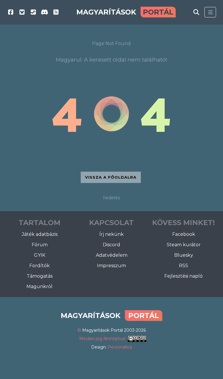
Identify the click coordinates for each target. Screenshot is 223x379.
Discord (111, 244)
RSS (183, 265)
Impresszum (111, 265)
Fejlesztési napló (183, 276)
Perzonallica (120, 347)
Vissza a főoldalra (110, 177)
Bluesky (183, 255)
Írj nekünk (111, 234)
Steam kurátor (184, 244)
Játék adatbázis (39, 234)
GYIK (39, 255)
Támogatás (40, 276)
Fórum (40, 244)
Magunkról (39, 286)
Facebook (183, 234)
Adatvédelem (111, 255)
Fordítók (39, 265)
